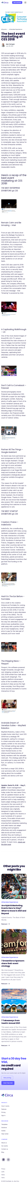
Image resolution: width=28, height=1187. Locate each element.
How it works (5, 1106)
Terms (3, 1177)
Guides (3, 1130)
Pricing (3, 1112)
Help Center (4, 1134)
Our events (4, 1146)
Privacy (3, 1169)
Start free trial (7, 1083)
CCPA (2, 1171)
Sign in (3, 1115)
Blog (2, 1152)
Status (3, 1174)
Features (3, 1109)
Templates (4, 1124)
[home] (4, 2)
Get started (17, 2)
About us (4, 1143)
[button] (25, 2)
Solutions (4, 1127)
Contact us (4, 1149)
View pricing (7, 1078)
